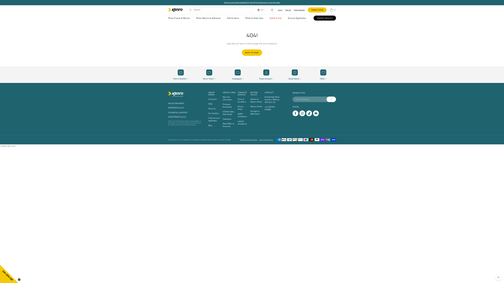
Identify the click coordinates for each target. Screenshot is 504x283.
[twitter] (309, 115)
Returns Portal (256, 106)
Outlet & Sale (276, 18)
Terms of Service (242, 93)
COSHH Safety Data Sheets (228, 112)
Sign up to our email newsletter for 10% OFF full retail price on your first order (252, 3)
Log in (280, 10)
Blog (210, 125)
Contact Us (212, 99)
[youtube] (316, 115)
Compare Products (325, 18)
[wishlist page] (272, 10)
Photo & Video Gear (254, 18)
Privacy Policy (240, 107)
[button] (9, 274)
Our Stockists (213, 113)
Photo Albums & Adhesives (208, 18)
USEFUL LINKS (229, 92)
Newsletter (299, 93)
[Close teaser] (19, 279)
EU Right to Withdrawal (255, 112)
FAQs (210, 104)
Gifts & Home (233, 18)
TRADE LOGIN (317, 10)
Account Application (297, 18)
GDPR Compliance (242, 115)
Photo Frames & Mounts (179, 18)
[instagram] (302, 115)
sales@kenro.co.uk (176, 107)
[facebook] (295, 115)
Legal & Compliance (242, 122)
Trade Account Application (214, 119)
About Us (212, 108)
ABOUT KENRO (211, 93)
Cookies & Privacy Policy (249, 140)
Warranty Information (227, 98)
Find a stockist (299, 10)
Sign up (288, 10)
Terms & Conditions (242, 100)
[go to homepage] (185, 94)
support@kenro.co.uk (177, 116)
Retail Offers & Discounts (228, 125)
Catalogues (227, 119)
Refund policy (254, 93)
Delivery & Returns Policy (256, 100)
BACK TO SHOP (252, 53)
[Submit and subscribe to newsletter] (331, 99)
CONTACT (269, 92)
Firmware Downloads (227, 105)
